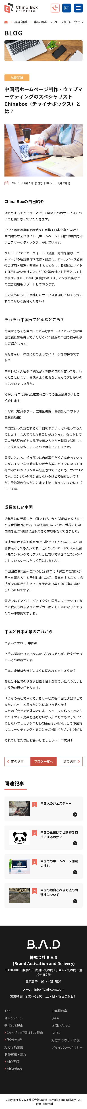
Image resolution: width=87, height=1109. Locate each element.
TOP (6, 22)
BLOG (56, 1033)
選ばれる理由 (13, 1025)
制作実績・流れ (15, 1054)
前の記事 (17, 761)
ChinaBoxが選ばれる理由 (25, 1032)
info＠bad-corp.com (49, 989)
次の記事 (69, 761)
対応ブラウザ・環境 (66, 1040)
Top (7, 1010)
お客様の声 (59, 1010)
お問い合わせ (61, 1025)
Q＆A (55, 1018)
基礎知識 (20, 22)
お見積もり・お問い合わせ (66, 8)
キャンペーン (13, 1018)
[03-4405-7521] (55, 8)
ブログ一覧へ (43, 761)
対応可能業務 (13, 1047)
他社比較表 (14, 1039)
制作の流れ (14, 1068)
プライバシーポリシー (67, 1047)
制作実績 (13, 1061)
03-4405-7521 (51, 981)
